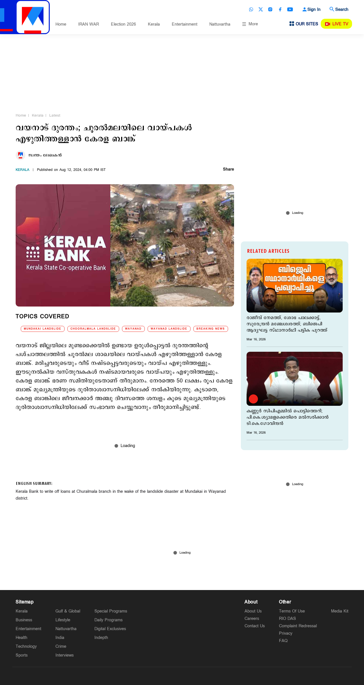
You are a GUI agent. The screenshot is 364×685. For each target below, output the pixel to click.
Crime (60, 646)
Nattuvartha (219, 24)
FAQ (283, 641)
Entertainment (184, 24)
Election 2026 (123, 24)
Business (24, 620)
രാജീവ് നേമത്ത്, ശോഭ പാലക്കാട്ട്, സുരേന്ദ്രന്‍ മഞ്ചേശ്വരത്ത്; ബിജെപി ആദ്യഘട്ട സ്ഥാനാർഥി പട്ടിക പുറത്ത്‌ (287, 324)
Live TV (340, 24)
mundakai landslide (42, 329)
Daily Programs (108, 620)
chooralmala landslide (93, 329)
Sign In (313, 10)
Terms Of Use (292, 611)
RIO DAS (287, 619)
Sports (22, 655)
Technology (26, 646)
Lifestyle (62, 620)
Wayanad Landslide (169, 329)
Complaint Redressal (298, 626)
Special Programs (110, 611)
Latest (54, 115)
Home (60, 24)
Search (341, 10)
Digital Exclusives (110, 629)
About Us (253, 611)
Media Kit (339, 611)
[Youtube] (290, 9)
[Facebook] (280, 9)
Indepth (101, 638)
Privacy (285, 633)
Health (21, 638)
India (59, 638)
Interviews (64, 655)
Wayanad (133, 329)
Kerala (154, 24)
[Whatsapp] (251, 9)
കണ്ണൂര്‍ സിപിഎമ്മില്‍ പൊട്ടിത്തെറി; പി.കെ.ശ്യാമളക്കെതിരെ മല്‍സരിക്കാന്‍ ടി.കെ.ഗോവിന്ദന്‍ (287, 417)
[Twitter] (260, 9)
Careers (252, 619)
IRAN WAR (88, 24)
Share (228, 169)
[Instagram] (270, 9)
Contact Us (255, 626)
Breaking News (211, 329)
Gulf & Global (67, 611)
